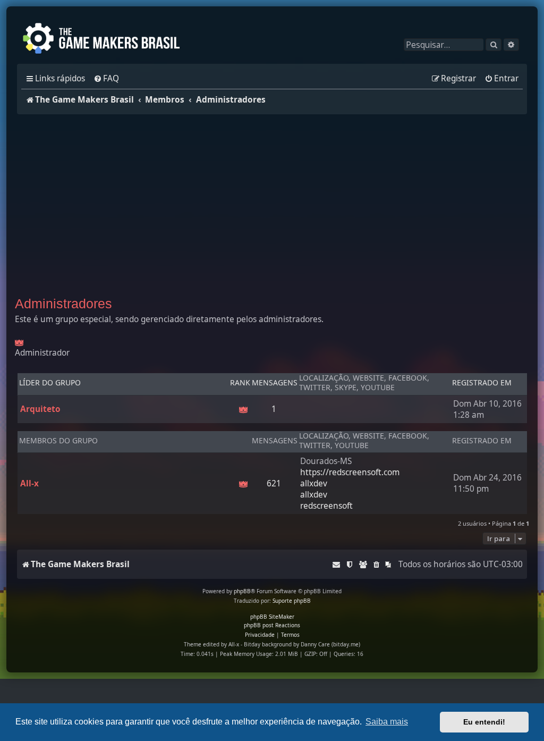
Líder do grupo (50, 383)
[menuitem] (106, 79)
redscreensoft (326, 505)
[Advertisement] (272, 202)
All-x (29, 483)
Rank (240, 383)
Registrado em (482, 383)
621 (274, 483)
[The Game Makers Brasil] (106, 39)
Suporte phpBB (292, 600)
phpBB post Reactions (272, 625)
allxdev (313, 483)
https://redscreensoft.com (350, 472)
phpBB (242, 591)
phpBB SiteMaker (272, 616)
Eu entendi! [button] (484, 722)
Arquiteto (40, 409)
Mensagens (275, 383)
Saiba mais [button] (387, 721)
